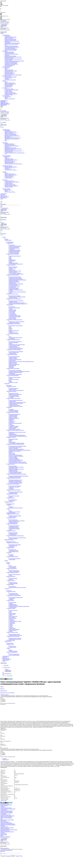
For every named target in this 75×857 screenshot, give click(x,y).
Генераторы (7, 54)
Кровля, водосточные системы (6, 811)
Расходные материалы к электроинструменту (13, 58)
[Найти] (1, 206)
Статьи (1, 105)
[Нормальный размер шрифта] (1, 3)
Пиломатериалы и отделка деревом (7, 819)
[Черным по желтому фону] (0, 10)
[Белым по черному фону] (0, 7)
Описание (4, 758)
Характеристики (6, 759)
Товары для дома (6, 95)
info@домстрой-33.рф (4, 27)
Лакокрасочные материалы (10, 72)
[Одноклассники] (2, 679)
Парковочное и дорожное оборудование (7, 824)
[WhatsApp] (8, 679)
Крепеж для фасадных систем (10, 83)
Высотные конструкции (9, 52)
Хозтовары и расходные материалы (11, 63)
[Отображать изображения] (1, 13)
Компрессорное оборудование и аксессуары (13, 56)
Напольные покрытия (9, 73)
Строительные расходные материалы (7, 823)
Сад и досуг (5, 87)
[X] (5, 679)
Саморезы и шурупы (9, 85)
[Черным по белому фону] (0, 6)
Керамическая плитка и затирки (11, 70)
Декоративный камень (9, 69)
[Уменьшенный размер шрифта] (0, 1)
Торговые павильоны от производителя (7, 808)
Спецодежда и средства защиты (11, 62)
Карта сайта (2, 851)
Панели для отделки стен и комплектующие (13, 74)
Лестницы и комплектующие (5, 822)
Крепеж (4, 80)
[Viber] (7, 679)
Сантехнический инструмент (10, 79)
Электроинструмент (8, 65)
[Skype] (10, 679)
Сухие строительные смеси (5, 814)
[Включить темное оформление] (1, 123)
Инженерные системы (7, 75)
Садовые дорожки (8, 90)
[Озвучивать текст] (1, 17)
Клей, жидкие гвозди (9, 71)
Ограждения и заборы (9, 88)
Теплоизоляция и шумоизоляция (11, 48)
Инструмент (5, 50)
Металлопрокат (3, 820)
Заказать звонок (3, 25)
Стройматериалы (6, 35)
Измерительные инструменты (10, 55)
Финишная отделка (6, 66)
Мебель (6, 97)
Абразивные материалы (9, 51)
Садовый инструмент (9, 91)
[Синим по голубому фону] (0, 9)
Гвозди (6, 81)
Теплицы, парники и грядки (10, 92)
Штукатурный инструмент (10, 64)
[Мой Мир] (4, 679)
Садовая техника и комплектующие (11, 89)
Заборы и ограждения (4, 821)
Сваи (1, 818)
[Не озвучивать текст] (1, 18)
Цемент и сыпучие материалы (10, 49)
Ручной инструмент (8, 59)
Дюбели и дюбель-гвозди (9, 82)
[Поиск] (1, 107)
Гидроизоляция (3, 813)
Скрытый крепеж (8, 86)
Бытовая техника (8, 96)
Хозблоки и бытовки (9, 94)
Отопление (7, 78)
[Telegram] (12, 679)
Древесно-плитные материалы (6, 816)
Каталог (2, 33)
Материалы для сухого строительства (7, 815)
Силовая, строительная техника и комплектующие (14, 60)
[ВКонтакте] (1, 679)
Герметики (7, 67)
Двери (6, 68)
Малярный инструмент (9, 57)
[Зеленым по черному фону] (0, 11)
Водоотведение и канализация (10, 76)
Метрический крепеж (9, 84)
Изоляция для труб (8, 77)
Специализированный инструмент (11, 61)
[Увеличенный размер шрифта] (1, 4)
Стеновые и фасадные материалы (6, 810)
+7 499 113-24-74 (5, 23)
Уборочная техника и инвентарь (11, 93)
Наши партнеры (3, 104)
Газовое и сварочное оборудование (11, 53)
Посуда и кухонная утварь (10, 98)
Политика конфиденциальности (6, 850)
